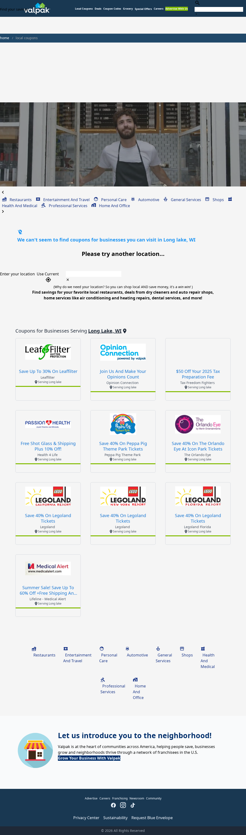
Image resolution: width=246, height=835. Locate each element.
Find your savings (14, 9)
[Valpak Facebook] (113, 805)
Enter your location (17, 274)
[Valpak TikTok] (132, 805)
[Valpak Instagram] (123, 805)
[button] (143, 9)
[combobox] (219, 8)
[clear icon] (68, 280)
